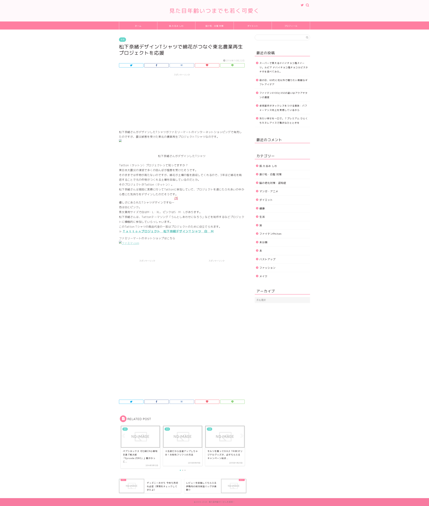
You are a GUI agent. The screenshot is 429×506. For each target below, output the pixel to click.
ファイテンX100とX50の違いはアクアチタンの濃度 (283, 95)
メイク (263, 276)
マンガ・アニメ (268, 191)
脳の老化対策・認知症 (272, 183)
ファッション (267, 268)
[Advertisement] (182, 101)
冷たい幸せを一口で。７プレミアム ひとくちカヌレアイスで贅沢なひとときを (283, 120)
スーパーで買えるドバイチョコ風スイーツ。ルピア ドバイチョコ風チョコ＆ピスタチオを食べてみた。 (283, 67)
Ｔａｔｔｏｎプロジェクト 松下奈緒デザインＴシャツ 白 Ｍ (168, 231)
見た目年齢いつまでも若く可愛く (214, 10)
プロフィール (290, 26)
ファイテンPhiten (270, 234)
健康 (262, 208)
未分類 (263, 242)
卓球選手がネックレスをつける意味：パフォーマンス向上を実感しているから (283, 108)
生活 (122, 39)
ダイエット (252, 26)
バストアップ (267, 259)
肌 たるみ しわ (176, 26)
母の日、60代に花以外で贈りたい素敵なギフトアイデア (283, 82)
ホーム (138, 26)
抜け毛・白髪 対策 (214, 26)
